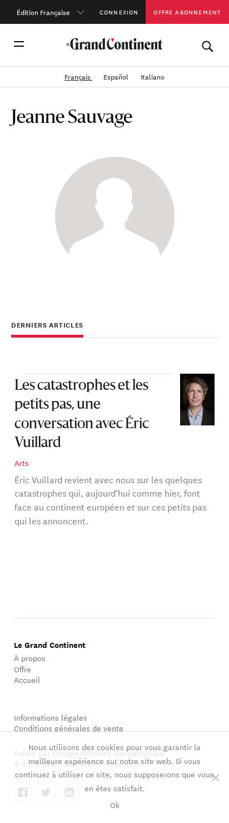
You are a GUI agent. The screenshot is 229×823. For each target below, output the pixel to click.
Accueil (27, 679)
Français (78, 76)
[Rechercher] (207, 44)
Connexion (119, 12)
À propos (30, 658)
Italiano (153, 76)
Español (116, 76)
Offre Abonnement (187, 12)
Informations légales (50, 717)
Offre (22, 669)
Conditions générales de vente (68, 728)
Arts (21, 463)
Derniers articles (47, 325)
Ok (115, 805)
